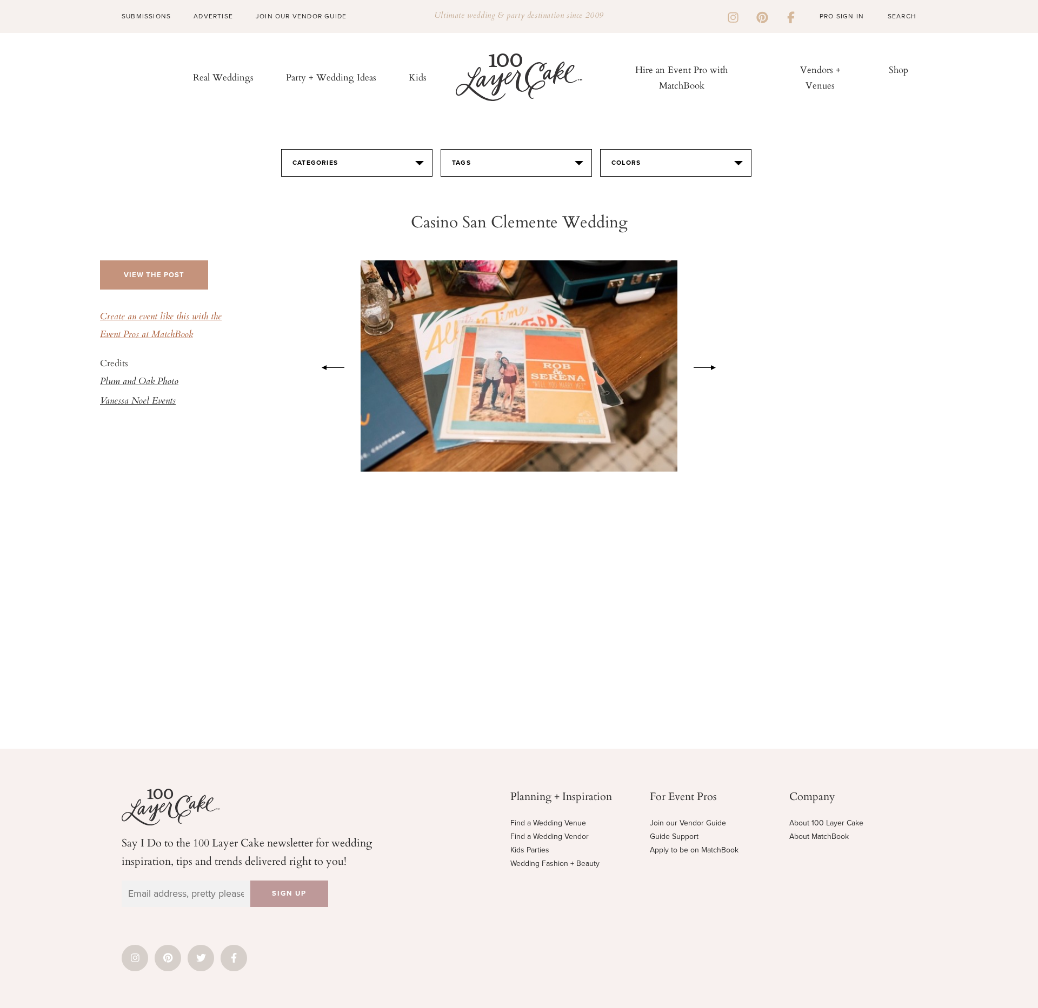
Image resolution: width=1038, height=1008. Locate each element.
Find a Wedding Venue (548, 823)
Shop (898, 69)
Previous (327, 365)
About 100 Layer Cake (826, 823)
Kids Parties (529, 850)
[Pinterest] (762, 16)
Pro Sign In (842, 16)
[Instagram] (733, 16)
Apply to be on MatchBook (694, 850)
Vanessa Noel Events (138, 401)
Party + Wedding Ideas (331, 77)
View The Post (154, 275)
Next (710, 365)
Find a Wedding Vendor (549, 836)
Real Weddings (223, 77)
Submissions (146, 16)
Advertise (213, 16)
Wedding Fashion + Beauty (555, 863)
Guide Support (674, 836)
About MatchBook (819, 836)
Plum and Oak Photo (139, 381)
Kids (418, 77)
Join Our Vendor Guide (301, 16)
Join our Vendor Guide (688, 823)
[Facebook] (791, 16)
